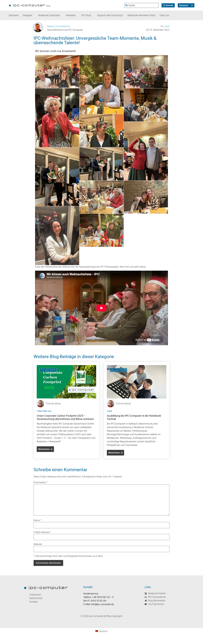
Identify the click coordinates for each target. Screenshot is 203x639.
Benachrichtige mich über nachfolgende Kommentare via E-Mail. (69, 556)
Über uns (164, 15)
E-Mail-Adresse (42, 532)
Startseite (13, 15)
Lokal (166, 26)
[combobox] (141, 5)
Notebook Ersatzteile (49, 15)
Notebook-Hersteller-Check (141, 15)
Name (37, 520)
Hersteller (70, 15)
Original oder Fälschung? (110, 15)
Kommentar (41, 482)
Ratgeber (27, 15)
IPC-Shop (86, 15)
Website (38, 544)
